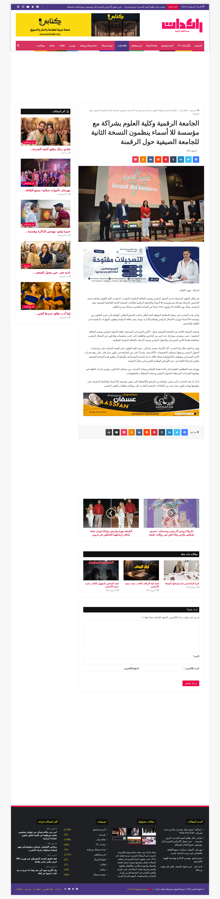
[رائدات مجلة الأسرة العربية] (182, 25)
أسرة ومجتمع (167, 45)
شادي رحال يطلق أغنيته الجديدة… (50, 149)
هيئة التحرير (48, 889)
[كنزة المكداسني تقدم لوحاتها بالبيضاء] (181, 570)
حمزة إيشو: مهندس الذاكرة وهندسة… (47, 231)
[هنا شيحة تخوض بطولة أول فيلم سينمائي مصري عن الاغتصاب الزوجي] (134, 832)
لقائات (62, 45)
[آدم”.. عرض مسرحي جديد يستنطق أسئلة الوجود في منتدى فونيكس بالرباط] (149, 832)
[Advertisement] (110, 76)
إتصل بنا (37, 889)
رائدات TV (182, 45)
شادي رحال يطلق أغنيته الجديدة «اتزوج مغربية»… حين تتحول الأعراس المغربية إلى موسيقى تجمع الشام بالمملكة (181, 841)
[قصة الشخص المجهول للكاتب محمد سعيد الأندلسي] (101, 570)
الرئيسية (198, 45)
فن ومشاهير (136, 45)
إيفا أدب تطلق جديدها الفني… (52, 313)
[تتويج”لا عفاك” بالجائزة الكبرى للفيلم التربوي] (119, 840)
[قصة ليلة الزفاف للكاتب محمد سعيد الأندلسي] (141, 570)
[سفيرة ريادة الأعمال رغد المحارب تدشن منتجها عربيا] (119, 832)
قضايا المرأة (151, 45)
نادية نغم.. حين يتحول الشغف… (51, 272)
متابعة (52, 45)
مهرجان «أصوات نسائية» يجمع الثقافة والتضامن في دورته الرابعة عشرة (134, 7)
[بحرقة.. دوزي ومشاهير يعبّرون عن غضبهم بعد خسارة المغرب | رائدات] (149, 840)
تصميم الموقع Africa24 (138, 889)
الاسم (196, 656)
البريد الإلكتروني (191, 668)
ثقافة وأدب (122, 45)
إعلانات (19, 889)
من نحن (28, 889)
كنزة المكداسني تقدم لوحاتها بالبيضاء (182, 583)
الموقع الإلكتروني (131, 668)
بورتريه (72, 45)
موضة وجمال (107, 45)
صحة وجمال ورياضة (88, 45)
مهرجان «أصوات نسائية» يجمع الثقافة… (46, 190)
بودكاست (41, 45)
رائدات (58, 889)
